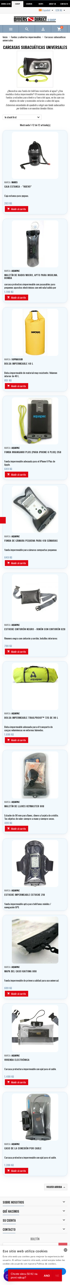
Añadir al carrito (16, 209)
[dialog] (35, 1265)
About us (52, 4)
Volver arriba (56, 1187)
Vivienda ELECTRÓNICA (16, 1060)
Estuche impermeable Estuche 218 (24, 894)
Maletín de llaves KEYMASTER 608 (24, 806)
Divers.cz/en (6, 4)
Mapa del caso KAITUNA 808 (20, 971)
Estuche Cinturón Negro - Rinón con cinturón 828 (34, 629)
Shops (41, 4)
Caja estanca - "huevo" (18, 186)
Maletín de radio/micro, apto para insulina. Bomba (31, 276)
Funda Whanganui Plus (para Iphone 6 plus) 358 (32, 452)
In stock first (23, 117)
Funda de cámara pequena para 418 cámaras (31, 540)
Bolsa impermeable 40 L (18, 363)
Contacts (64, 4)
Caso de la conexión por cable (22, 1148)
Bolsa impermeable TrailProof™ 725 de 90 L (31, 717)
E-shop (17, 4)
